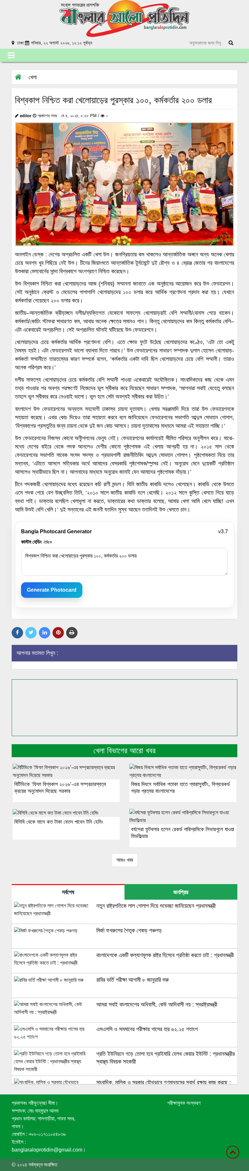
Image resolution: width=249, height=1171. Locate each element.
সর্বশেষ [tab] (68, 892)
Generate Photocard (52, 590)
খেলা (33, 77)
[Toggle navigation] (11, 55)
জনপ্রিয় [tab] (180, 892)
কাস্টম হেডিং (36, 542)
